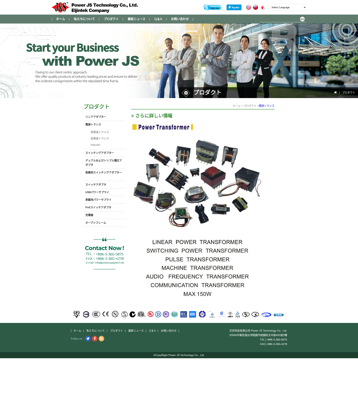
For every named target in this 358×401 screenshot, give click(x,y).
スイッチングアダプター (99, 152)
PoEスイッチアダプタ (98, 207)
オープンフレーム (95, 222)
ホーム (60, 19)
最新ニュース (136, 19)
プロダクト (111, 19)
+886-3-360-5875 (276, 339)
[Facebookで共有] (95, 338)
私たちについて (84, 19)
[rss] (101, 338)
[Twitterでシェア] (88, 338)
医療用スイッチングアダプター (103, 172)
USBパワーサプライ (97, 192)
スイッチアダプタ (95, 184)
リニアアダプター (95, 116)
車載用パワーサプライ (98, 199)
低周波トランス (100, 138)
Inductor (95, 144)
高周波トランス (100, 132)
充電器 (89, 214)
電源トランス (266, 105)
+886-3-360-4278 (276, 344)
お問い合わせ (180, 19)
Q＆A (158, 19)
